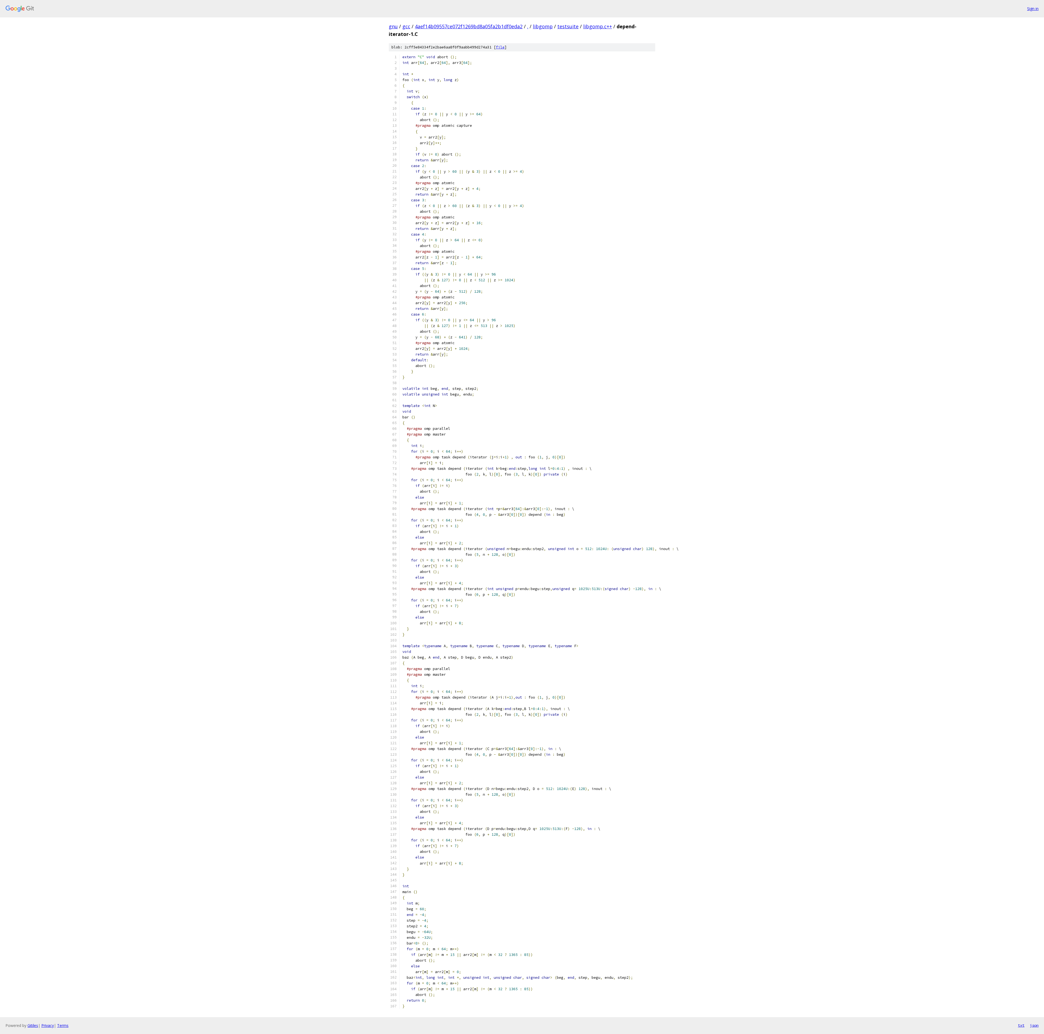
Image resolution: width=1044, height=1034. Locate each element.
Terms (63, 1025)
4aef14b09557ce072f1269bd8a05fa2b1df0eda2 (469, 26)
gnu (393, 26)
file (500, 47)
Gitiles (32, 1025)
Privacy (47, 1025)
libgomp (543, 26)
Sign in (1033, 8)
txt (1021, 1025)
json (1034, 1025)
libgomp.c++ (597, 26)
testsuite (568, 26)
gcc (406, 26)
